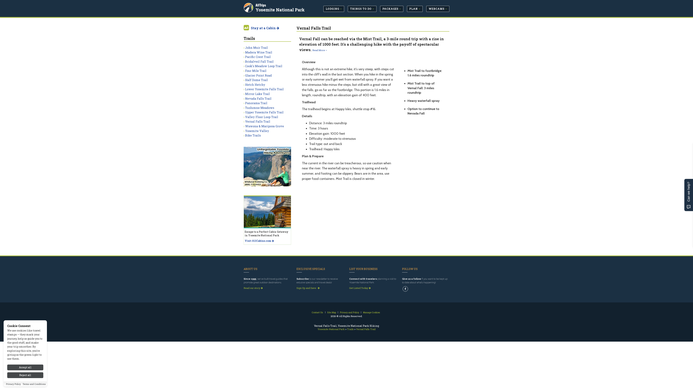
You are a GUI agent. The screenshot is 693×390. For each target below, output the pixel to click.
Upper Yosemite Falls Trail (264, 112)
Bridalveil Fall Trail (259, 61)
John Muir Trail (256, 47)
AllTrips (261, 5)
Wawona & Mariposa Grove (264, 126)
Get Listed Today (359, 288)
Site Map (331, 312)
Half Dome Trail (256, 80)
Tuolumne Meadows (259, 108)
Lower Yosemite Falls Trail (264, 89)
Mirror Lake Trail (257, 94)
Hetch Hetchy (255, 84)
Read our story (252, 288)
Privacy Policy (13, 384)
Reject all (25, 375)
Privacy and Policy (349, 312)
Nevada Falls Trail (258, 98)
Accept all (25, 367)
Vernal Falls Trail (257, 121)
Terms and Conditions (34, 384)
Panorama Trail (256, 103)
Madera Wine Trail (258, 52)
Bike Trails (253, 135)
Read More (319, 50)
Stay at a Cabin (263, 28)
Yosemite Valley (257, 131)
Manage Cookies (371, 312)
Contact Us (317, 312)
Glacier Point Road (258, 75)
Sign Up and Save (307, 288)
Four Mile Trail (255, 71)
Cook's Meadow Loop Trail (263, 66)
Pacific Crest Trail (258, 57)
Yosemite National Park (280, 9)
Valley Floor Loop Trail (261, 117)
